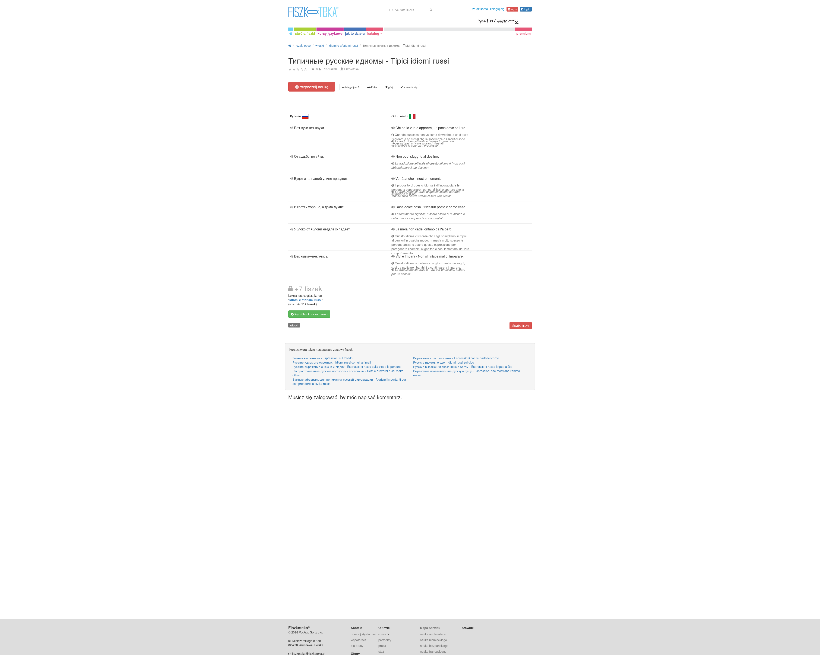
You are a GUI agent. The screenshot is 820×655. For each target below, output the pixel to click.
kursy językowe (330, 33)
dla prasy (357, 645)
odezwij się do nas (363, 634)
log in (513, 9)
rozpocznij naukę (313, 86)
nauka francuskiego (433, 651)
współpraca (358, 640)
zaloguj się (497, 9)
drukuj (374, 87)
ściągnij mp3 (352, 87)
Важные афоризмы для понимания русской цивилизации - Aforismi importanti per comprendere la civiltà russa (349, 381)
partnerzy (384, 640)
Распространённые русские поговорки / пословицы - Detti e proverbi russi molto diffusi (348, 373)
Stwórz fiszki (520, 325)
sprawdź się (410, 87)
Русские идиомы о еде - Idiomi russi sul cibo (443, 362)
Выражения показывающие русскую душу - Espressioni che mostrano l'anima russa (466, 373)
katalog (373, 33)
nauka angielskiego (433, 634)
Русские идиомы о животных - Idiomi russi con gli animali (332, 362)
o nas (382, 634)
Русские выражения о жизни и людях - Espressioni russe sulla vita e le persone (347, 366)
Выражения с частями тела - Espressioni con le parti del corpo (456, 358)
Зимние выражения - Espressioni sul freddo (323, 358)
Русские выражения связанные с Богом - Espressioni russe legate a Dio (462, 366)
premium (523, 33)
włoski (294, 325)
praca (382, 645)
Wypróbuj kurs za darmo (311, 314)
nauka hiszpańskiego (434, 645)
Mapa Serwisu (430, 628)
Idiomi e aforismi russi (305, 300)
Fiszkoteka (351, 69)
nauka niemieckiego (433, 640)
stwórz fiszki (305, 33)
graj (390, 87)
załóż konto (480, 9)
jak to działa (355, 33)
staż (381, 651)
